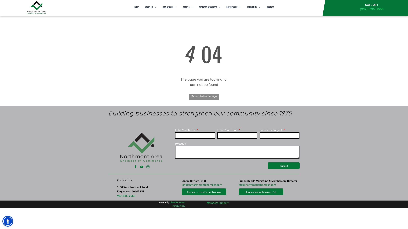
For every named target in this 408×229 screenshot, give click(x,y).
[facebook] (135, 167)
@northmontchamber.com (205, 184)
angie (185, 184)
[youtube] (142, 167)
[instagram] (148, 167)
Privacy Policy (178, 205)
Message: (181, 143)
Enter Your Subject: (271, 130)
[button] (7, 221)
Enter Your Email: (227, 130)
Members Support (218, 203)
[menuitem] (136, 7)
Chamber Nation (177, 202)
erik (241, 184)
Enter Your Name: (185, 130)
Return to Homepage (204, 96)
